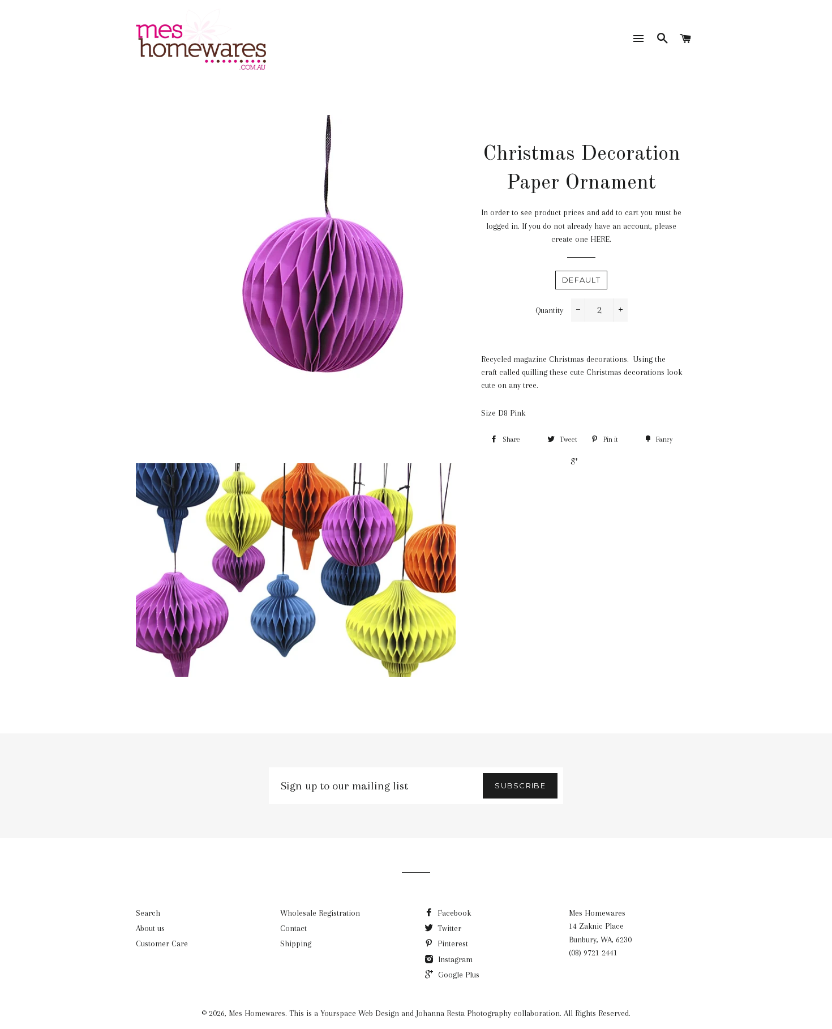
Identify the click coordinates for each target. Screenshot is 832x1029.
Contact (293, 928)
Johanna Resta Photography (463, 1013)
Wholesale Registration (320, 912)
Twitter (448, 928)
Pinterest (451, 943)
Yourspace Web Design (359, 1013)
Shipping (295, 943)
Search (148, 912)
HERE (600, 239)
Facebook (453, 912)
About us (150, 928)
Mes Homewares (257, 1013)
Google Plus (457, 974)
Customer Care (162, 943)
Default (581, 279)
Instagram (454, 959)
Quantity (549, 310)
